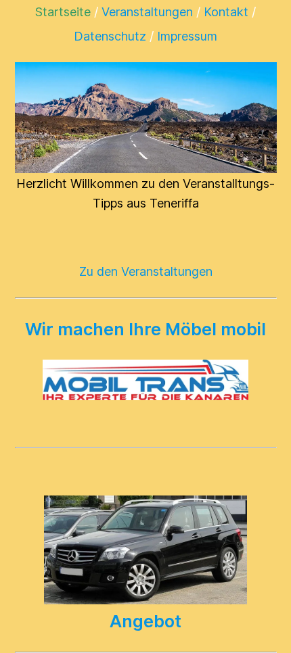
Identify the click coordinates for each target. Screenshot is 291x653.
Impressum (187, 36)
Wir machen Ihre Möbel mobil (145, 329)
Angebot (145, 621)
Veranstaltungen (147, 12)
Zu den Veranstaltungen (145, 271)
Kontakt (226, 12)
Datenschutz (110, 36)
